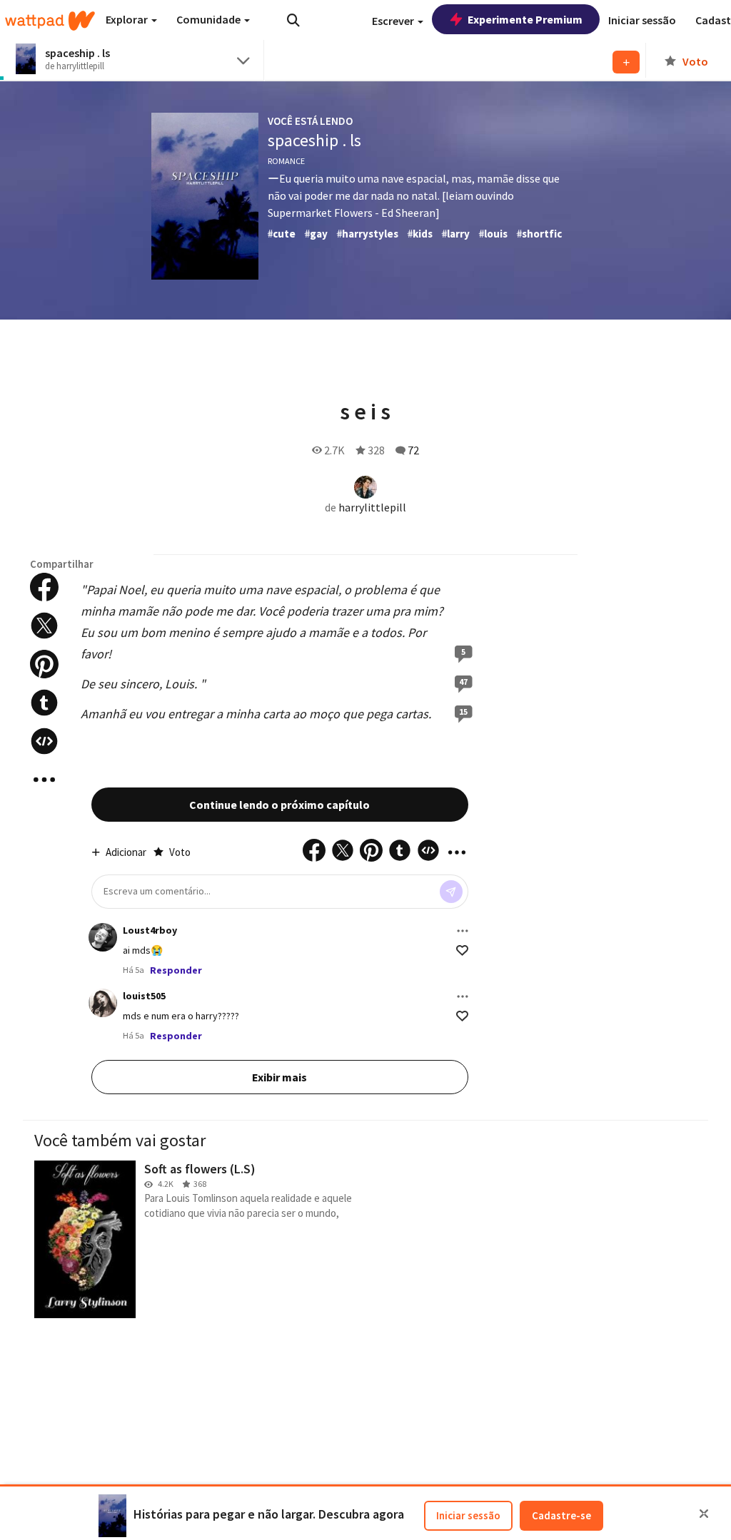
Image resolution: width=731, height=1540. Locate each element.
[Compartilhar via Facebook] (44, 587)
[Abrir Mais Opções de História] (44, 779)
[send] (451, 891)
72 (413, 450)
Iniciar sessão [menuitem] (642, 20)
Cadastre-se (561, 1515)
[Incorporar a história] (44, 741)
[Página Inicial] (50, 20)
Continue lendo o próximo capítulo (279, 804)
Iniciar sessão (468, 1515)
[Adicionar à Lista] (626, 62)
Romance (286, 160)
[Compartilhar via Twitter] (44, 625)
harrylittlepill (372, 507)
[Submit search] (293, 20)
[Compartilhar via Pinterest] (44, 664)
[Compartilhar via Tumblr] (44, 702)
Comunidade (209, 19)
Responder (176, 970)
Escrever (394, 21)
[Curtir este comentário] (462, 950)
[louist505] (103, 1003)
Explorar (128, 19)
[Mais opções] (462, 931)
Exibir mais (279, 1077)
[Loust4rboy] (103, 937)
